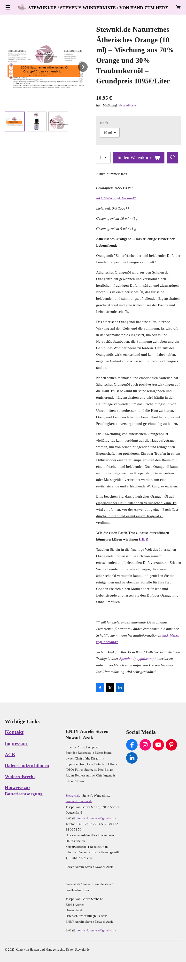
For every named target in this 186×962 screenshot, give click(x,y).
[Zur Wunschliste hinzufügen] (172, 157)
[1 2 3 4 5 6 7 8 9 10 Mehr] (103, 157)
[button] (15, 121)
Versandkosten (128, 105)
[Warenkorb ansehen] (178, 7)
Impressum (16, 743)
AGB (10, 754)
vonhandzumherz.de (79, 801)
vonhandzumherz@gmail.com (96, 818)
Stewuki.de (73, 795)
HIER (143, 539)
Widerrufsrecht (20, 776)
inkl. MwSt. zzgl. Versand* (116, 198)
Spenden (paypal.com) (136, 659)
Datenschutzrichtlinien (27, 765)
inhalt (104, 123)
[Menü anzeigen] (7, 7)
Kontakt (14, 732)
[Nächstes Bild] (83, 67)
